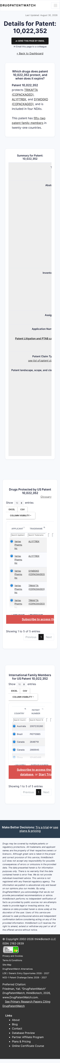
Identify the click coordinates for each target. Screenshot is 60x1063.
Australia (21, 726)
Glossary (46, 496)
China (20, 757)
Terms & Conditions (12, 960)
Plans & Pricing (21, 1041)
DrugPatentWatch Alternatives (17, 969)
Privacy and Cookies (12, 956)
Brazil (19, 734)
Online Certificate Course (28, 1046)
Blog (15, 1024)
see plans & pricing (39, 829)
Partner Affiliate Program (28, 1037)
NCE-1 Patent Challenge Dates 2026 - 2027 (24, 977)
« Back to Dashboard (30, 53)
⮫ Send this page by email (30, 41)
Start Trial (46, 774)
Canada (20, 742)
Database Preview (23, 1033)
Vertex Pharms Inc (18, 545)
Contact (17, 1028)
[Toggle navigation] (55, 5)
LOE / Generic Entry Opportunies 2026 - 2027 (25, 973)
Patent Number (36, 712)
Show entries (20, 502)
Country (19, 713)
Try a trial (42, 827)
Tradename (36, 528)
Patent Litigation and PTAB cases (35, 338)
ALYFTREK (19, 99)
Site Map (6, 964)
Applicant (17, 528)
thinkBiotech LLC (45, 939)
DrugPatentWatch (18, 5)
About (16, 1020)
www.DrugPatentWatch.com (20, 997)
